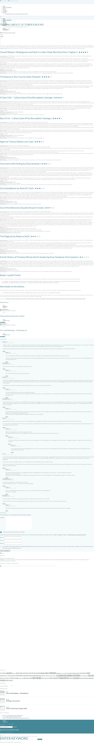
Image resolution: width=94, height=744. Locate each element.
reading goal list (3, 48)
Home (4, 6)
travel (71, 678)
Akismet (60, 534)
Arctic (14, 673)
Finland (9, 675)
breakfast (59, 673)
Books (4, 8)
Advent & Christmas (7, 7)
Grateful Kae (6, 398)
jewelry (43, 675)
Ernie (4, 341)
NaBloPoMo (5, 306)
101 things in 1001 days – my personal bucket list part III (17, 26)
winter (76, 678)
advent (9, 673)
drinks (2, 675)
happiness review (22, 676)
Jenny (9, 437)
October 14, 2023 (6, 320)
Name (1, 537)
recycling (15, 678)
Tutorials (5, 11)
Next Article (3, 323)
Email (1, 540)
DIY (88, 673)
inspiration (37, 676)
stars (50, 678)
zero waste (9, 680)
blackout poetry (27, 673)
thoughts (63, 678)
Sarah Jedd (5, 363)
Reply (4, 351)
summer (55, 678)
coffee (65, 673)
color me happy (75, 673)
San (3, 418)
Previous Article (4, 309)
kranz (47, 675)
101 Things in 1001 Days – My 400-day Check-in (18, 718)
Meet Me (4, 12)
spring (46, 678)
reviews (4, 307)
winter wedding (84, 678)
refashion (21, 678)
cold (68, 673)
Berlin (18, 673)
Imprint (4, 720)
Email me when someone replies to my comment (14, 532)
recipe (91, 676)
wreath (91, 678)
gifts (13, 676)
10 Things (3, 673)
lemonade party (52, 675)
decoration (83, 673)
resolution (28, 678)
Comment (2, 517)
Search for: (2, 725)
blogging (37, 673)
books (4, 305)
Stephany (5, 495)
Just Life (4, 22)
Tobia (4, 28)
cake (63, 673)
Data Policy (5, 721)
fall (5, 675)
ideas (31, 676)
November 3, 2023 (6, 29)
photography (84, 675)
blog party (45, 673)
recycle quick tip (5, 678)
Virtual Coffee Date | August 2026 (15, 715)
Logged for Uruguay (16, 232)
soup (43, 678)
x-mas (2, 680)
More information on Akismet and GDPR (76, 534)
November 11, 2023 (6, 334)
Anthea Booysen (6, 479)
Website (2, 543)
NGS (4, 377)
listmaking (61, 675)
